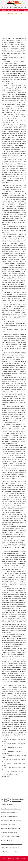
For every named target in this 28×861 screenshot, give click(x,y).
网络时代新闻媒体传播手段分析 (8, 824)
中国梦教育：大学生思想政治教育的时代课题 (11, 809)
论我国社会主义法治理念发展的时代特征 (10, 848)
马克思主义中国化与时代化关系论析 (9, 812)
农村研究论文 (3, 10)
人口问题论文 (11, 10)
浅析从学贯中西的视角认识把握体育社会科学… (11, 844)
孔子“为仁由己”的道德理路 (18, 799)
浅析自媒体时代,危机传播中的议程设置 (9, 851)
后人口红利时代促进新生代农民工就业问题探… (11, 820)
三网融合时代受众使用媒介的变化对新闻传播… (11, 836)
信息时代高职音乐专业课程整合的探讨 (9, 816)
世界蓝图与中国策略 (16, 801)
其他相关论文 (21, 7)
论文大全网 (9, 7)
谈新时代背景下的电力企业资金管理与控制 (10, 828)
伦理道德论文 (18, 10)
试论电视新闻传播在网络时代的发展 (9, 832)
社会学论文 (15, 7)
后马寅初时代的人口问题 (6, 840)
